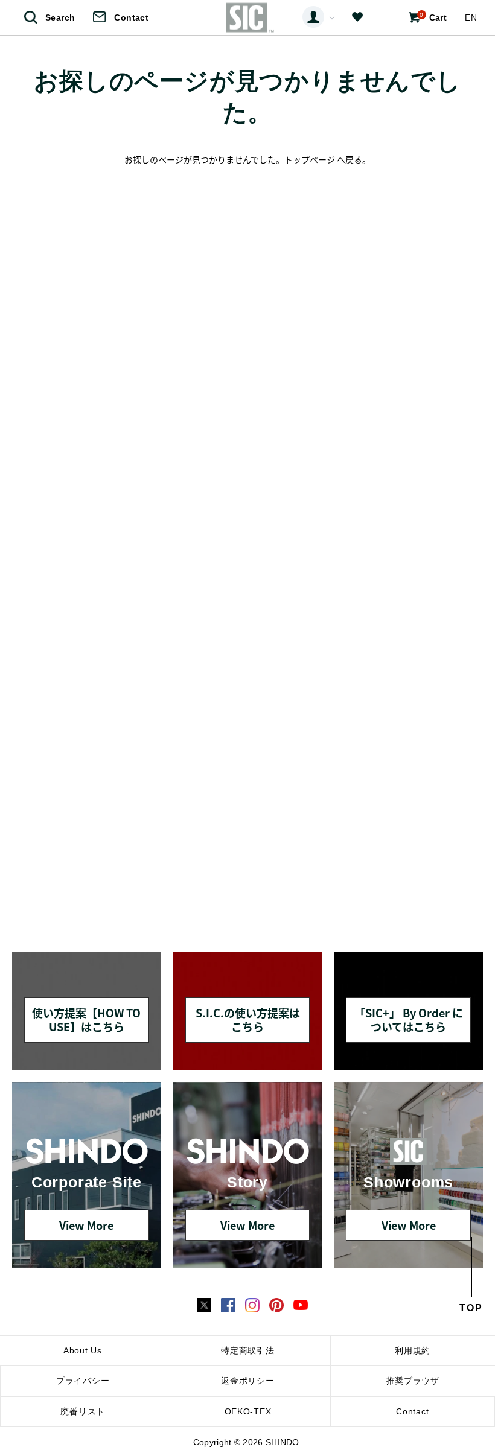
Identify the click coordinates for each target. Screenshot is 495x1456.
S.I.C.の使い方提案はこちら (248, 1019)
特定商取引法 (247, 1350)
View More (86, 1225)
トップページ (309, 159)
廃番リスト (82, 1411)
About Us (82, 1350)
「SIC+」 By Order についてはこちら (408, 1019)
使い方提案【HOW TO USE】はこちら (86, 1019)
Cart (433, 16)
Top (471, 1308)
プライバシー (82, 1380)
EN (471, 17)
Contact (131, 17)
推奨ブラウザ (412, 1380)
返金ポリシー (247, 1380)
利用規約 (412, 1350)
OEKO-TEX (248, 1411)
